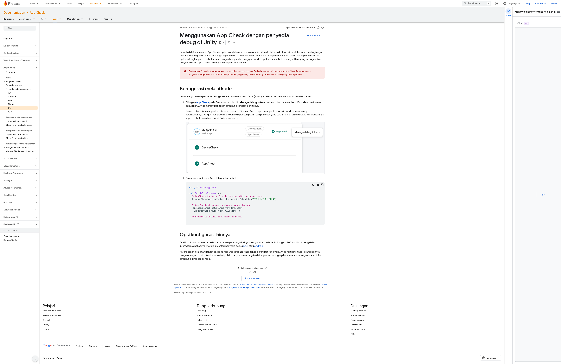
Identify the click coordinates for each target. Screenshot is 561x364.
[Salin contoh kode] (322, 184)
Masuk (554, 3)
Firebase (183, 27)
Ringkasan (9, 19)
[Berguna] (318, 27)
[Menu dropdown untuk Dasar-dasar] (34, 18)
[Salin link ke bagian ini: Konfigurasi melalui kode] (235, 89)
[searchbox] (20, 28)
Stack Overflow (358, 315)
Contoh (108, 19)
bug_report (558, 12)
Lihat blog (201, 310)
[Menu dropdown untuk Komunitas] (121, 3)
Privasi (59, 358)
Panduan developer (52, 310)
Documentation (14, 12)
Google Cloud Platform (126, 346)
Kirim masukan (314, 35)
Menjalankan (51, 3)
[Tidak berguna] (322, 27)
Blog (527, 3)
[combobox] (476, 3)
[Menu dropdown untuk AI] (46, 18)
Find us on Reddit (204, 315)
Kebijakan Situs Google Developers (244, 287)
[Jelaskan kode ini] (313, 184)
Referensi (94, 19)
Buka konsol (540, 3)
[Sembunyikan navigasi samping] (35, 359)
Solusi (69, 3)
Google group (357, 320)
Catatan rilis (356, 324)
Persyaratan (48, 358)
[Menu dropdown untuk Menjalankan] (60, 3)
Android (258, 246)
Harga (81, 3)
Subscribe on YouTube (207, 324)
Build (32, 3)
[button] (17, 46)
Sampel (46, 320)
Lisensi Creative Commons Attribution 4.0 (256, 284)
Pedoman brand (358, 329)
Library (46, 324)
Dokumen (93, 3)
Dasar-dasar (25, 19)
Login (542, 194)
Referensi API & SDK (52, 315)
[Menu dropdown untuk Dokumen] (101, 3)
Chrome (93, 346)
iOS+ (245, 246)
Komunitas (113, 3)
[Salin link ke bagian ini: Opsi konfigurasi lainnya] (233, 235)
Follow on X (202, 320)
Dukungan (133, 3)
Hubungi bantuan (359, 310)
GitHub (46, 329)
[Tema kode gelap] (317, 184)
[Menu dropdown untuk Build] (38, 3)
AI (42, 19)
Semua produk (150, 346)
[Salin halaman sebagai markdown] (229, 42)
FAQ (353, 334)
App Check (37, 12)
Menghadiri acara (205, 329)
